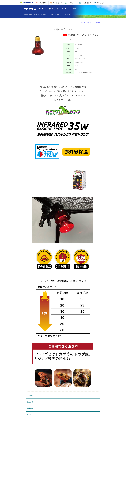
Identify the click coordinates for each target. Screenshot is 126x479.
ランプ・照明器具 (95, 22)
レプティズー (83, 22)
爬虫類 (89, 22)
